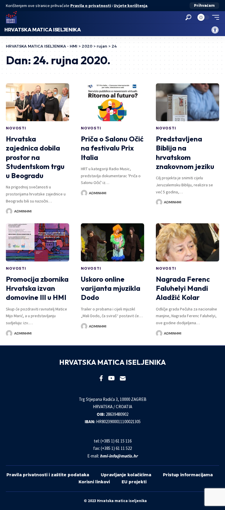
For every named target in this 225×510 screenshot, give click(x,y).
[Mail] (122, 378)
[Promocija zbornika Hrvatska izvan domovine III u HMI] (37, 242)
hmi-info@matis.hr (119, 456)
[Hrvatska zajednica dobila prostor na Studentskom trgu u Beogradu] (37, 102)
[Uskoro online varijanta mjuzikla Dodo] (112, 242)
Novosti (16, 128)
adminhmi (23, 211)
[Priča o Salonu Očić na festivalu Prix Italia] (112, 102)
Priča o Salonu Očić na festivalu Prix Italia (112, 147)
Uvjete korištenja (130, 5)
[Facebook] (101, 378)
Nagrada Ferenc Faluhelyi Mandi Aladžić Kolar (183, 288)
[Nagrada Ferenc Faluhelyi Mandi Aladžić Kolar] (187, 242)
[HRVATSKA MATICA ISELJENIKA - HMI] (11, 17)
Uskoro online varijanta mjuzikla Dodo (110, 288)
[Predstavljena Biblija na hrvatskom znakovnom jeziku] (187, 102)
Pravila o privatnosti (90, 5)
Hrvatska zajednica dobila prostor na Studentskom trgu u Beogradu (35, 157)
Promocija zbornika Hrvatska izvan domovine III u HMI (37, 288)
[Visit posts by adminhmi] (9, 211)
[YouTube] (111, 378)
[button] (204, 5)
